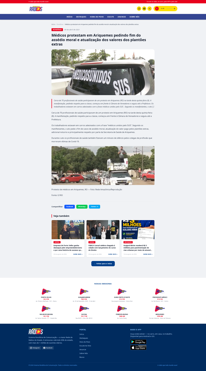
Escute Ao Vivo (85, 346)
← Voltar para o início (103, 263)
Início (69, 17)
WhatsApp (82, 207)
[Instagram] (139, 8)
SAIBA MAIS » (77, 254)
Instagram (36, 348)
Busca (82, 357)
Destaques (81, 17)
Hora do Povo (97, 17)
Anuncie (122, 17)
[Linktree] (149, 8)
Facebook (69, 207)
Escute (110, 17)
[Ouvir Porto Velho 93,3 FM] (157, 8)
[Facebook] (144, 8)
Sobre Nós (134, 17)
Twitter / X (94, 207)
